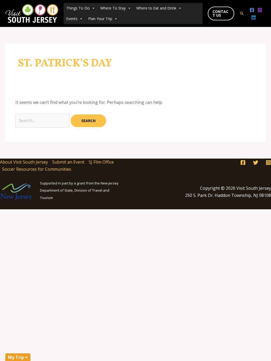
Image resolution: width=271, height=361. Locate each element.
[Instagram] (260, 10)
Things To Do (78, 8)
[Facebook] (252, 10)
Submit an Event (68, 162)
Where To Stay (113, 8)
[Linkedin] (253, 17)
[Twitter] (255, 162)
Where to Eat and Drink (156, 8)
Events (72, 18)
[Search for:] (43, 120)
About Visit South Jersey (24, 162)
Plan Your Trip (100, 18)
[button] (221, 13)
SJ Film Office (101, 162)
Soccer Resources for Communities (36, 169)
